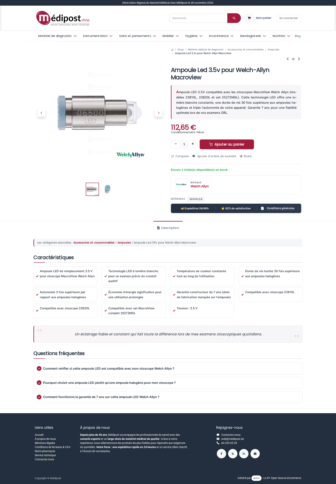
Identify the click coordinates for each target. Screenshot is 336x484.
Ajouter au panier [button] (229, 144)
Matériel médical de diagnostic (206, 49)
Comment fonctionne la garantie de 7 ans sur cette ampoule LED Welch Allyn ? (101, 397)
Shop (181, 49)
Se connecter (288, 18)
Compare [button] (182, 156)
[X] (232, 453)
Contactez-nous (44, 459)
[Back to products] (293, 59)
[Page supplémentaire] (255, 453)
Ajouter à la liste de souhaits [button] (216, 156)
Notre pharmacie (45, 451)
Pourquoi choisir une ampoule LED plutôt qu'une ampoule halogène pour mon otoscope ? (109, 383)
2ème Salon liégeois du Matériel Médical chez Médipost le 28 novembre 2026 (168, 2)
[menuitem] (57, 36)
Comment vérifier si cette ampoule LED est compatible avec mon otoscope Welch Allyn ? (108, 368)
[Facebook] (221, 453)
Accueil (39, 434)
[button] (41, 113)
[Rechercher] (234, 18)
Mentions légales (45, 443)
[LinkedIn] (243, 453)
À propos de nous (45, 438)
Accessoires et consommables (246, 49)
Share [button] (248, 156)
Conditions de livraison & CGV (52, 447)
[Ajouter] (193, 144)
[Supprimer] (175, 144)
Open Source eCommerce (286, 478)
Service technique (45, 455)
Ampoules (273, 49)
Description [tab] (169, 228)
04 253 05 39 (229, 443)
